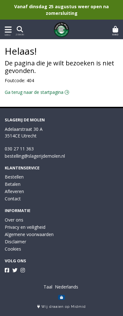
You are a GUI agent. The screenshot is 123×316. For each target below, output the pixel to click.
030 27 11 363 (19, 149)
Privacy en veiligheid (25, 227)
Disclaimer (15, 242)
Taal (48, 287)
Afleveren (14, 191)
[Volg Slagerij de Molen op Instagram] (22, 270)
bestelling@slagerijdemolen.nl (35, 156)
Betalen (12, 184)
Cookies (13, 249)
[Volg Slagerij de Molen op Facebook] (7, 270)
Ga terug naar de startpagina (35, 92)
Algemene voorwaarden (29, 234)
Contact (13, 199)
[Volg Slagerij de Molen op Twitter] (14, 270)
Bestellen (14, 177)
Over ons (14, 220)
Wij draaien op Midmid (63, 307)
